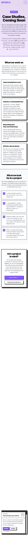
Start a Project (13, 277)
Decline (13, 528)
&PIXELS (6, 2)
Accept (6, 528)
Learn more (10, 525)
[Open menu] (25, 2)
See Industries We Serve (14, 282)
